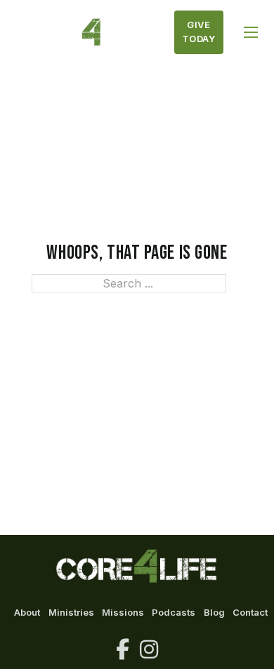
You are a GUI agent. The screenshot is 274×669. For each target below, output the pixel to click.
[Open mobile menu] (251, 32)
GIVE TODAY (199, 31)
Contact (250, 612)
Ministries (71, 612)
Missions (123, 612)
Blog (214, 612)
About (27, 612)
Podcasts (173, 612)
